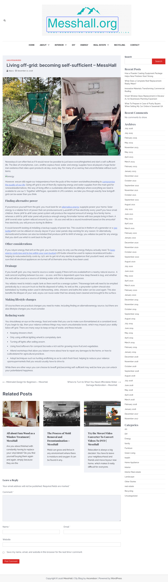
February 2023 (131, 166)
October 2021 (130, 195)
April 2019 (129, 338)
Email (67, 527)
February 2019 (131, 347)
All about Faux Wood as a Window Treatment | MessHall (21, 437)
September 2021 (132, 200)
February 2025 (131, 138)
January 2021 (130, 238)
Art (126, 429)
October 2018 (130, 366)
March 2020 (130, 285)
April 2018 (129, 395)
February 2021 (131, 233)
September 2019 (132, 314)
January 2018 (130, 409)
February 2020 (131, 290)
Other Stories (130, 481)
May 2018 (129, 390)
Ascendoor (91, 578)
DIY (73, 45)
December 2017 (131, 414)
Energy (84, 45)
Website (6, 539)
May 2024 (129, 143)
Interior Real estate (133, 472)
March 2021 (129, 228)
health (127, 458)
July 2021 (129, 209)
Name (6, 527)
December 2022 (131, 176)
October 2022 (130, 181)
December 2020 (131, 242)
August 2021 (130, 204)
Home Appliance (132, 462)
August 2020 (130, 261)
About (43, 45)
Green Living (130, 453)
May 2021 (129, 219)
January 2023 (130, 171)
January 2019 (130, 352)
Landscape (129, 477)
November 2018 (131, 361)
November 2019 (131, 304)
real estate (129, 486)
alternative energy (70, 207)
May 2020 (129, 276)
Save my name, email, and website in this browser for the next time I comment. (44, 552)
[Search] (5, 21)
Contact (134, 45)
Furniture (128, 448)
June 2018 (129, 385)
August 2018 (130, 376)
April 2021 (129, 223)
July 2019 (129, 323)
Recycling (119, 45)
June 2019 (129, 328)
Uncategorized (14, 60)
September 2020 (132, 257)
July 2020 (129, 266)
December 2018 (131, 357)
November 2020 (131, 247)
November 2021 (131, 190)
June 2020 (129, 271)
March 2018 (130, 399)
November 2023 (131, 147)
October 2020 (130, 252)
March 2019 (130, 342)
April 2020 (129, 281)
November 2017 (131, 419)
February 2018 (131, 404)
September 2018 (132, 371)
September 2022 (132, 185)
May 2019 (129, 333)
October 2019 (130, 309)
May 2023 (129, 152)
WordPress (116, 578)
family (127, 443)
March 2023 (130, 162)
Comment (8, 492)
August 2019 (130, 319)
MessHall (68, 578)
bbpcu (11, 71)
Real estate (99, 45)
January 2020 (130, 295)
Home (32, 45)
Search (128, 57)
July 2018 (129, 380)
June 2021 (129, 214)
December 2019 (131, 300)
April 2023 (129, 157)
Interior (59, 45)
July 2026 (129, 128)
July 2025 (129, 133)
